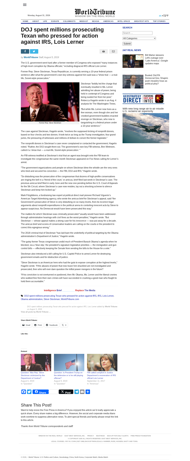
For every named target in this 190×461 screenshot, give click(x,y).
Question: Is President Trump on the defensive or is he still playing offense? (68, 375)
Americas (108, 21)
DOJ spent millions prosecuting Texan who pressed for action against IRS (60, 296)
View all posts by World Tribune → (36, 312)
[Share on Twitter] (34, 51)
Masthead (100, 436)
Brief (59, 290)
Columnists (69, 21)
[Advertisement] (146, 171)
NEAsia (95, 21)
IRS (99, 296)
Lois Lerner (108, 296)
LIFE (45, 21)
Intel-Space (124, 21)
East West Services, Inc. (75, 436)
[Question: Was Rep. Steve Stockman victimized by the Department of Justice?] (36, 362)
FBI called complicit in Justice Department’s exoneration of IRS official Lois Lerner (101, 375)
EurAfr (55, 21)
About (35, 21)
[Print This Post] (103, 51)
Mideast (84, 21)
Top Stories (159, 21)
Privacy (90, 436)
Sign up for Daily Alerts (117, 436)
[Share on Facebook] (25, 51)
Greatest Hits (141, 21)
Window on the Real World (50, 436)
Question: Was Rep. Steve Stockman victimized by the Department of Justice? (33, 375)
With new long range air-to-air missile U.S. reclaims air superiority (143, 110)
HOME (25, 21)
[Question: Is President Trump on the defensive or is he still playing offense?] (69, 362)
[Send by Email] (113, 51)
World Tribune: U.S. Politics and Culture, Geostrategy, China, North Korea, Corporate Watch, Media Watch (67, 457)
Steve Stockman (52, 299)
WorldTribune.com (70, 299)
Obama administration (32, 299)
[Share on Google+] (43, 51)
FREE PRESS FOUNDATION (141, 436)
